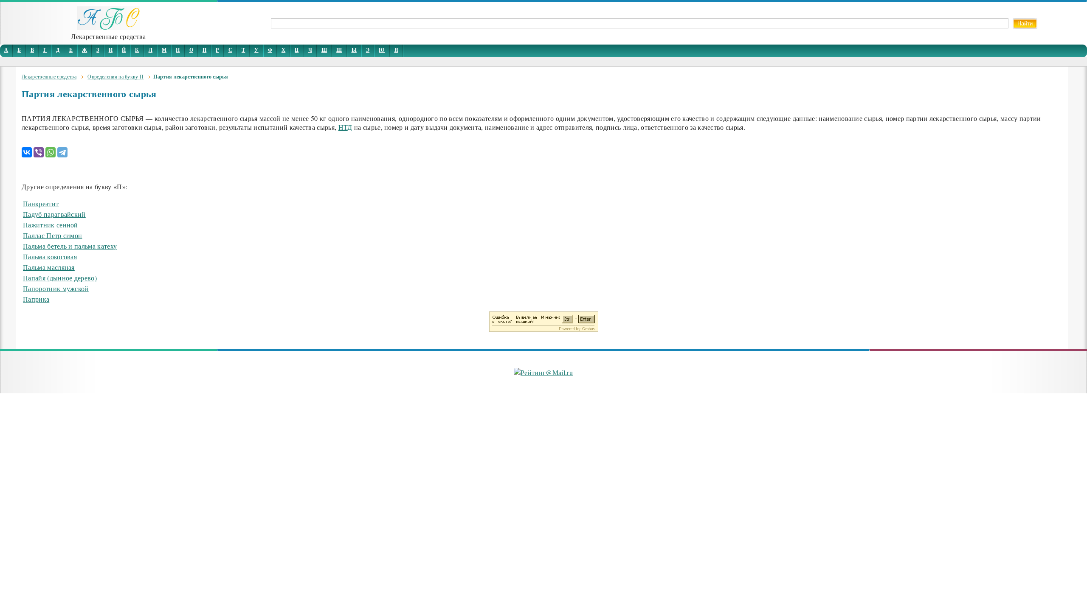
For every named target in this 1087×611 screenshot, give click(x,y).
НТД (345, 127)
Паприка (36, 298)
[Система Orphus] (543, 329)
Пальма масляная (49, 267)
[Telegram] (62, 152)
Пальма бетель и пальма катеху (70, 245)
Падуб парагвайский (54, 214)
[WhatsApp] (50, 152)
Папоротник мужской (56, 288)
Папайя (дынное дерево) (60, 277)
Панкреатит (41, 203)
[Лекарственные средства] (108, 27)
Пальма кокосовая (50, 256)
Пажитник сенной (50, 224)
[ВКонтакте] (27, 152)
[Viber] (39, 152)
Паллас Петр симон (52, 235)
